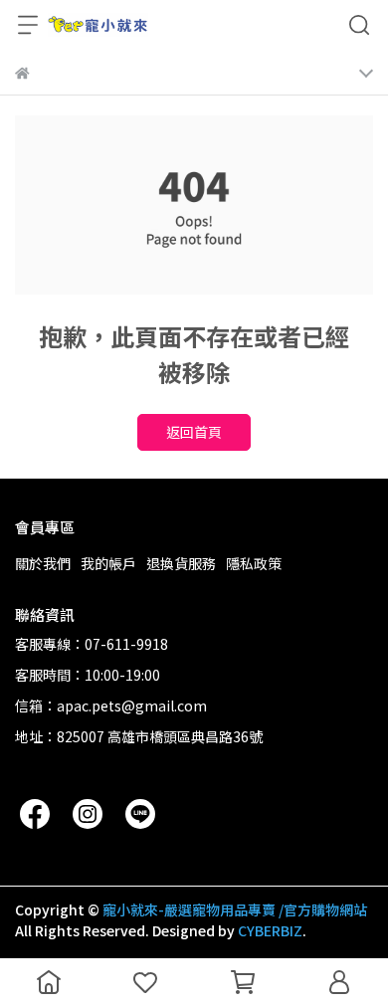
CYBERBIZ (270, 930)
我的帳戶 (108, 563)
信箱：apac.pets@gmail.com (111, 705)
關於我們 (43, 563)
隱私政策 (254, 563)
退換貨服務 (181, 563)
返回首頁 (194, 432)
